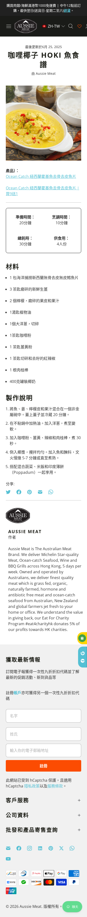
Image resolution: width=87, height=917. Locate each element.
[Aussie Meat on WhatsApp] (75, 848)
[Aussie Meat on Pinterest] (53, 848)
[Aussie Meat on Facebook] (21, 848)
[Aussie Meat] (26, 26)
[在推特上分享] (10, 492)
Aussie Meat (31, 906)
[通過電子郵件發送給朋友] (40, 492)
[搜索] (70, 26)
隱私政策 (32, 786)
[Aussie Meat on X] (64, 848)
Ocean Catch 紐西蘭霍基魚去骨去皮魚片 (41, 176)
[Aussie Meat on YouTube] (11, 859)
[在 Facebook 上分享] (19, 492)
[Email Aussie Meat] (11, 848)
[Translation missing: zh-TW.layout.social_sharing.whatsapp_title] (50, 492)
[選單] (9, 26)
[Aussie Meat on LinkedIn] (43, 848)
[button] (54, 26)
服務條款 (55, 786)
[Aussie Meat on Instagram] (32, 848)
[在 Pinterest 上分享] (29, 492)
